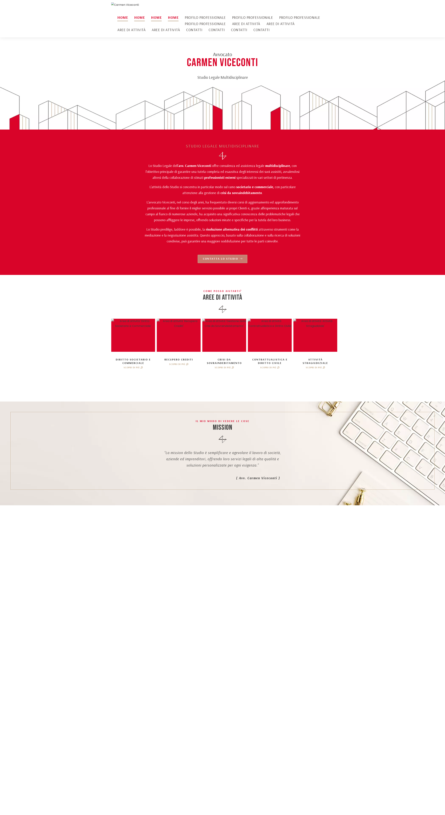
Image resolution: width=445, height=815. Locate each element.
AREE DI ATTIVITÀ (246, 23)
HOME (122, 17)
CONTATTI (194, 29)
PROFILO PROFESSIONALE (205, 17)
